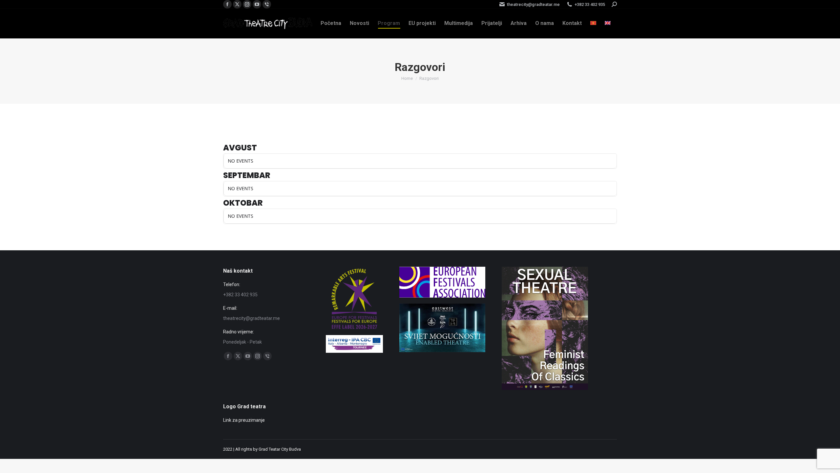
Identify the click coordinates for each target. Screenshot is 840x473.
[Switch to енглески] (607, 23)
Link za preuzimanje (244, 420)
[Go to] (442, 350)
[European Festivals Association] (442, 296)
